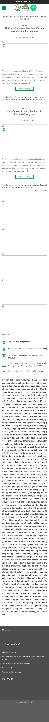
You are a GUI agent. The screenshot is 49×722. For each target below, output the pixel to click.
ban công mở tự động (27, 581)
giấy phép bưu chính (11, 395)
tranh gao (36, 380)
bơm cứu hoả (8, 587)
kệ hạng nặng (35, 511)
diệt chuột (15, 490)
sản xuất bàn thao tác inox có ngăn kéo (22, 187)
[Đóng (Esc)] (2, 708)
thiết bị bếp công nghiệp (26, 554)
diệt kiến (43, 487)
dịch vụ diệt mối (23, 380)
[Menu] (4, 8)
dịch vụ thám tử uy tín (28, 398)
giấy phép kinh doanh (36, 392)
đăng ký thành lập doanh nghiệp (17, 468)
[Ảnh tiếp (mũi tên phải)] (9, 718)
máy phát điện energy (21, 599)
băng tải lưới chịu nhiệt (29, 514)
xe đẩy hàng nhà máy (30, 508)
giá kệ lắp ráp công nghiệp (14, 541)
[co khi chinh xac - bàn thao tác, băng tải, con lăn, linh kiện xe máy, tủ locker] (26, 8)
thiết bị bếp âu (12, 496)
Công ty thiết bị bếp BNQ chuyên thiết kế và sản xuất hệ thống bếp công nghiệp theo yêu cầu (27, 364)
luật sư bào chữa (21, 386)
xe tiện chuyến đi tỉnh (11, 423)
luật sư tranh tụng (38, 419)
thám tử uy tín (35, 429)
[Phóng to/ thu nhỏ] (9, 708)
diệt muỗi (25, 490)
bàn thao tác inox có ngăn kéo (31, 97)
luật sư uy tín (26, 395)
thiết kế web (40, 383)
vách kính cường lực (21, 584)
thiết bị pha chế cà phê (27, 566)
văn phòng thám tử (18, 429)
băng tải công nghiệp (17, 538)
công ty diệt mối (36, 444)
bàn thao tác (37, 505)
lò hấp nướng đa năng (28, 551)
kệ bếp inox (12, 563)
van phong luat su (15, 383)
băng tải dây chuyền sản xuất (24, 517)
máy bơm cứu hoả (39, 584)
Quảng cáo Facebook (22, 609)
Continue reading (24, 89)
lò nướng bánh (26, 496)
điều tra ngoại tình (28, 450)
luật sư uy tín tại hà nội (23, 441)
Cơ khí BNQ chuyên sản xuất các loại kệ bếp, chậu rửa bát (26, 356)
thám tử (29, 383)
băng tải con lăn (15, 535)
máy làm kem (8, 505)
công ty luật (7, 386)
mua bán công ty (30, 389)
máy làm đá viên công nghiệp (24, 560)
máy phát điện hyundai (21, 596)
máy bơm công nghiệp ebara (34, 590)
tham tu (37, 395)
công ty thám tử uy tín (36, 453)
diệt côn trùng (8, 380)
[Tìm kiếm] (46, 7)
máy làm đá (41, 502)
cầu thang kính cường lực (29, 578)
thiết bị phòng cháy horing (28, 602)
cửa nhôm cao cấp (34, 575)
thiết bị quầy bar (27, 563)
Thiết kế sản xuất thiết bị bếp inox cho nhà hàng (27, 349)
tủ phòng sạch (11, 514)
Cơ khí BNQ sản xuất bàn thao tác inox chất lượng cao (24, 113)
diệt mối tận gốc (21, 444)
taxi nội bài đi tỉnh (31, 423)
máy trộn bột (24, 499)
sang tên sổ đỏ (35, 401)
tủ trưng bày (38, 496)
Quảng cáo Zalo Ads (19, 611)
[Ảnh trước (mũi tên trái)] (2, 718)
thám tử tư (26, 477)
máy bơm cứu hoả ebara (14, 593)
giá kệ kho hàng (28, 523)
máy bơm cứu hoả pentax (26, 587)
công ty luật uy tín (18, 401)
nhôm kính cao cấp (38, 572)
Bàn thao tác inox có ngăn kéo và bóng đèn (25, 371)
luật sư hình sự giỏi (29, 407)
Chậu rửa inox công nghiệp (19, 342)
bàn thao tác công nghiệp (25, 526)
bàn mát (35, 499)
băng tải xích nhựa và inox (18, 532)
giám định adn (37, 386)
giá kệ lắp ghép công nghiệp (27, 520)
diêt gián (6, 490)
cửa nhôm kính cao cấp (13, 575)
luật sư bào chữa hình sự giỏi (28, 438)
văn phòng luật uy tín (26, 474)
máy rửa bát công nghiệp (24, 502)
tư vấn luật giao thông (17, 465)
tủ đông (43, 499)
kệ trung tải (23, 511)
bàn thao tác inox (26, 185)
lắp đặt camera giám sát (17, 493)
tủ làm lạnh (7, 502)
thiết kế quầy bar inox (19, 572)
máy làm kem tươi (23, 505)
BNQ (33, 37)
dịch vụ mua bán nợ (20, 426)
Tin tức (24, 25)
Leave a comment (41, 102)
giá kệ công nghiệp (37, 538)
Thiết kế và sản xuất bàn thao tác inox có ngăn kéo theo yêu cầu (24, 29)
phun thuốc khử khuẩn (27, 483)
